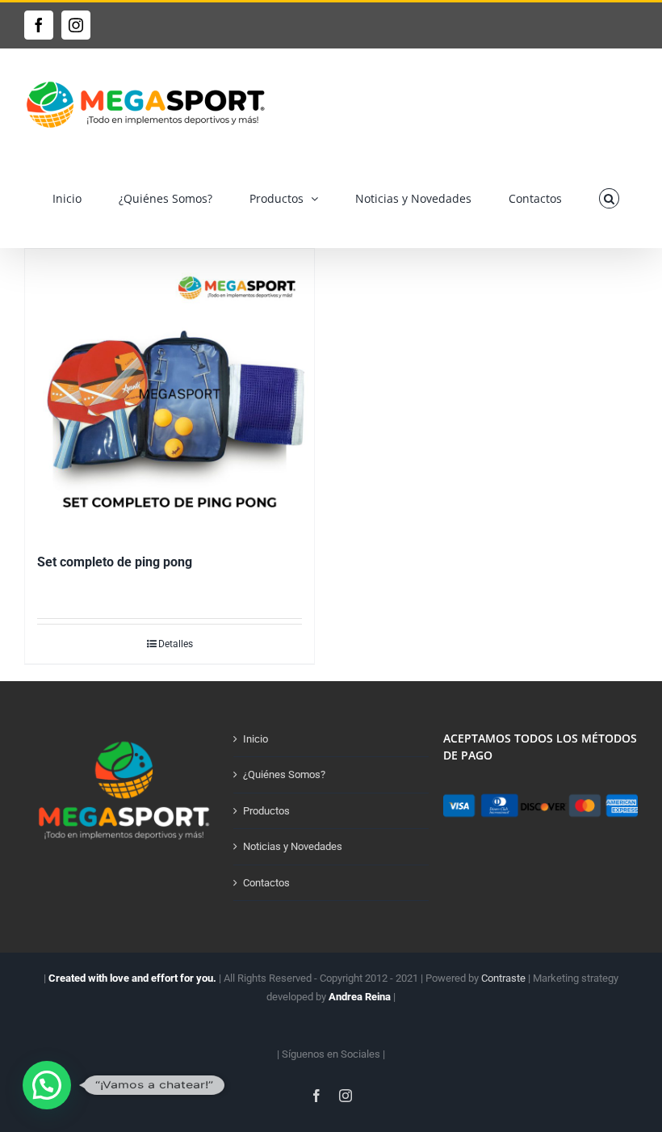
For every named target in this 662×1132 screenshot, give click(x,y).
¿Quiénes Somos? (284, 774)
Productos (266, 811)
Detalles (175, 644)
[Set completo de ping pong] (169, 393)
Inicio (255, 739)
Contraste (503, 978)
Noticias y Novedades (292, 846)
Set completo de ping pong (114, 562)
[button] (609, 198)
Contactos (266, 883)
